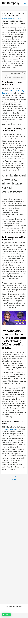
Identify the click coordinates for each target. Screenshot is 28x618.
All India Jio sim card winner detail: (13, 75)
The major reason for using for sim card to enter (14, 77)
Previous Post (14, 476)
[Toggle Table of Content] (23, 73)
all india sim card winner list (9, 18)
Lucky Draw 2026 (10, 429)
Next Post (14, 479)
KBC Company (10, 3)
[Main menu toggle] (24, 3)
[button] (6, 614)
